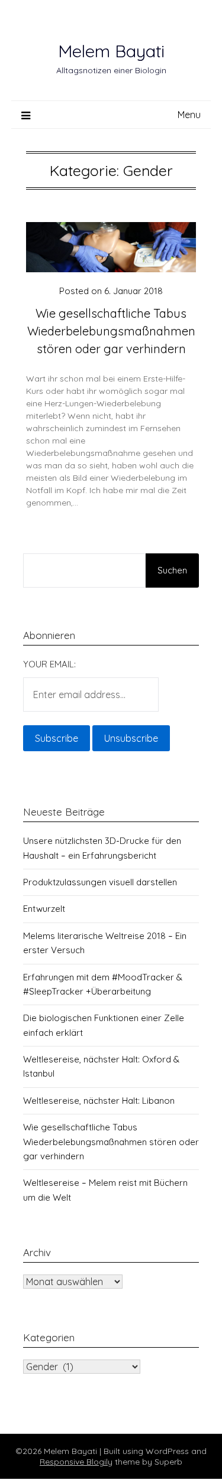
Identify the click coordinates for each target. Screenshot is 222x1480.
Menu (189, 114)
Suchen (172, 570)
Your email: (49, 664)
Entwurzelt (44, 908)
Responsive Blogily (76, 1461)
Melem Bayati (111, 50)
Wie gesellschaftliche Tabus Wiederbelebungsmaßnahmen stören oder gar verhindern (111, 331)
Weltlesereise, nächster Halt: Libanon (99, 1100)
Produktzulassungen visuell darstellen (100, 882)
